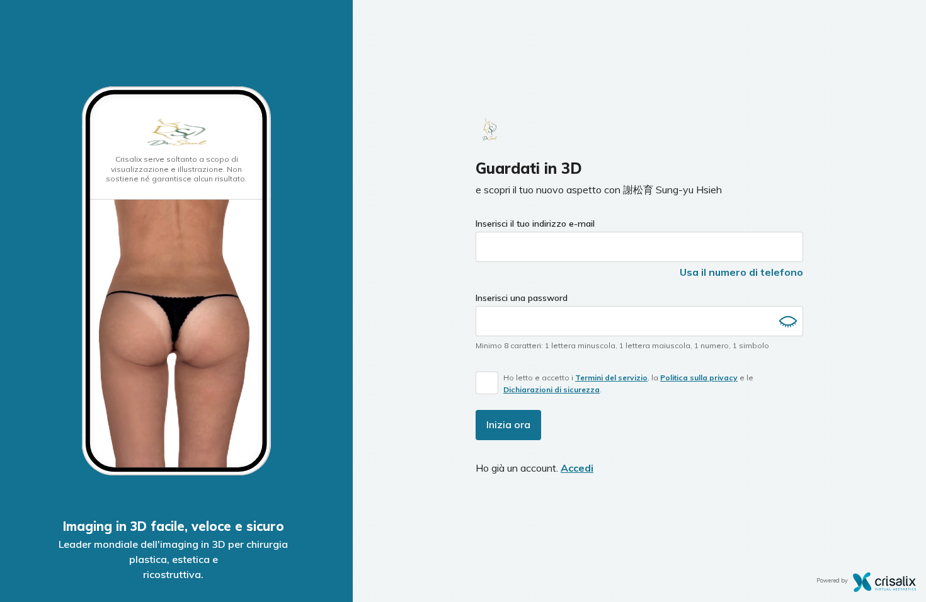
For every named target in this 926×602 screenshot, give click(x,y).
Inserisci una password (522, 298)
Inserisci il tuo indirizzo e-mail (535, 223)
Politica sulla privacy (699, 377)
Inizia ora (508, 424)
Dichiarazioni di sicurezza (551, 389)
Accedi (577, 468)
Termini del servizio (611, 377)
